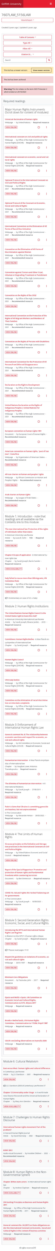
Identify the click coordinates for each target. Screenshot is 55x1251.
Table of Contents (26, 37)
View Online (11, 127)
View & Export (26, 20)
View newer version (41, 70)
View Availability (14, 569)
